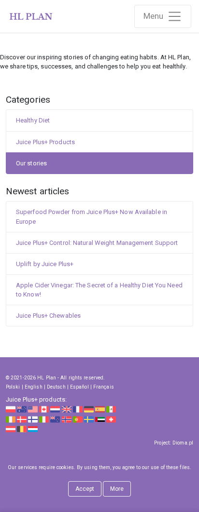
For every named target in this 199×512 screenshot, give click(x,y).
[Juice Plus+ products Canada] (44, 409)
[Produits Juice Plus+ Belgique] (22, 428)
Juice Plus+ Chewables (48, 315)
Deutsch (56, 387)
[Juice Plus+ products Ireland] (10, 418)
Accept (85, 488)
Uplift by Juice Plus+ (44, 264)
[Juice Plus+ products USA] (33, 409)
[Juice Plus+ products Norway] (66, 418)
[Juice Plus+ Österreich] (10, 428)
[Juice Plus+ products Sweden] (89, 418)
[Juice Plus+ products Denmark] (22, 418)
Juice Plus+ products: (36, 399)
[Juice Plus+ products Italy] (44, 418)
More (117, 488)
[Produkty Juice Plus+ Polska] (10, 409)
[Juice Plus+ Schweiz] (111, 418)
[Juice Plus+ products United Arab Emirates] (100, 418)
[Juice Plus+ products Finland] (33, 418)
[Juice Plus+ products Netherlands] (55, 409)
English (34, 387)
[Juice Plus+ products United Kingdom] (66, 409)
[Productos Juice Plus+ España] (100, 409)
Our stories (31, 163)
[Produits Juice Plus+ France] (78, 409)
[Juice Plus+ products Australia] (22, 409)
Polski (13, 387)
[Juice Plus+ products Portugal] (78, 418)
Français (103, 387)
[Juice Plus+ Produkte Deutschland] (89, 409)
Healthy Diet (33, 120)
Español (79, 387)
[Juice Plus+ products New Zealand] (55, 418)
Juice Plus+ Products (45, 142)
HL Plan (46, 378)
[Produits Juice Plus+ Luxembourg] (33, 428)
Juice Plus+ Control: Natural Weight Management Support (97, 242)
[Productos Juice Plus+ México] (111, 409)
